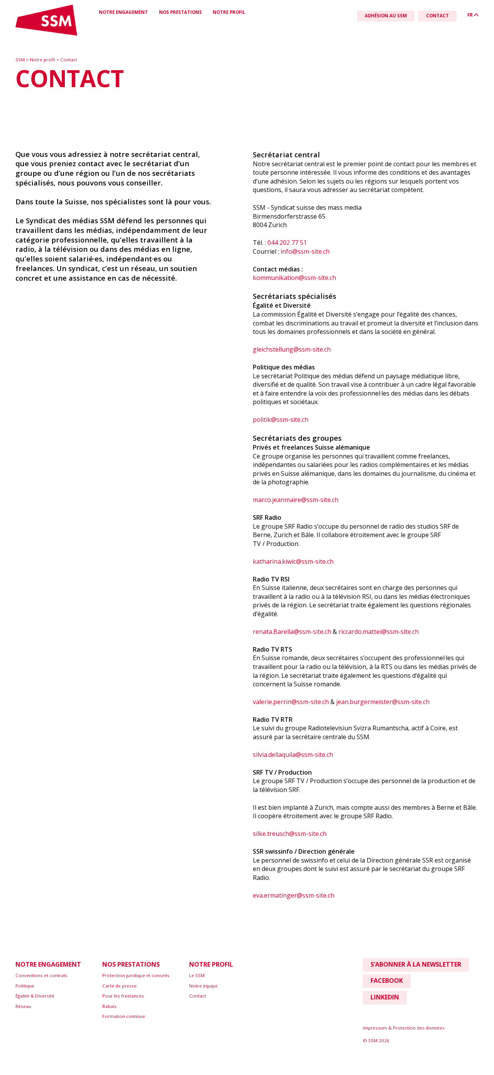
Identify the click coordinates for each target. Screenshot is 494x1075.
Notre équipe (203, 986)
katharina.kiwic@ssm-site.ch (293, 561)
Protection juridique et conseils (135, 975)
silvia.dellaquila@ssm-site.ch (293, 754)
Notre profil (229, 12)
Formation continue (123, 1016)
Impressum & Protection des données (404, 1028)
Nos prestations (180, 12)
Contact (68, 59)
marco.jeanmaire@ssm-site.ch (295, 499)
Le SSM (197, 975)
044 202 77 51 (287, 242)
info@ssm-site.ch (305, 251)
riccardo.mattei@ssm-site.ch (378, 631)
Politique (24, 986)
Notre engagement (123, 12)
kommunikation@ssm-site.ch (294, 277)
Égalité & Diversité (34, 996)
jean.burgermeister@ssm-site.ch (383, 702)
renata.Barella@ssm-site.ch (292, 631)
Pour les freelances (123, 996)
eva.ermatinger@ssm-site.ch (293, 895)
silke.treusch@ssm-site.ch (290, 833)
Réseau (23, 1006)
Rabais (109, 1006)
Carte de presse (119, 986)
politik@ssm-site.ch (280, 419)
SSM (20, 59)
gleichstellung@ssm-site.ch (292, 349)
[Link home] (46, 34)
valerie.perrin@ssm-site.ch (291, 702)
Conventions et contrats (41, 975)
